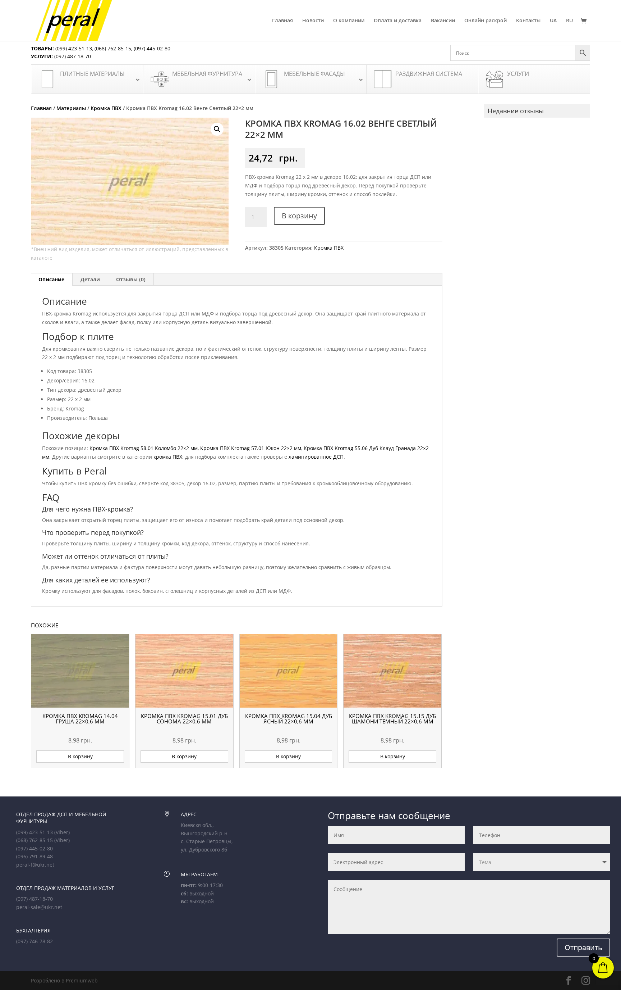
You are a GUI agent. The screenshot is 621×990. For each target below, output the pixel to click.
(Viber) (62, 832)
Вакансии (443, 21)
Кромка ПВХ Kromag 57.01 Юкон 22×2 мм (250, 448)
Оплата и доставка (398, 21)
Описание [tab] (51, 279)
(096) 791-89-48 (34, 856)
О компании (348, 21)
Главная (282, 21)
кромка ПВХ (167, 456)
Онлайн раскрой (485, 21)
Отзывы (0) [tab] (131, 279)
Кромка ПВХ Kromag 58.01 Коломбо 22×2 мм (143, 448)
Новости (313, 21)
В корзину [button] (80, 756)
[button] (217, 129)
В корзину (299, 216)
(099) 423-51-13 (73, 48)
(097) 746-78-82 (34, 941)
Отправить (583, 947)
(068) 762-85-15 (113, 48)
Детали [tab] (90, 279)
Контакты (528, 21)
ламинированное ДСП (316, 456)
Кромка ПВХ (106, 108)
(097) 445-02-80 (152, 48)
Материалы (71, 108)
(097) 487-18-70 (72, 56)
